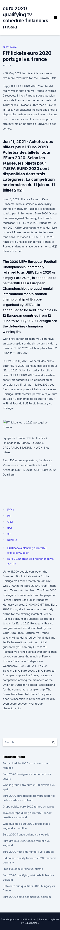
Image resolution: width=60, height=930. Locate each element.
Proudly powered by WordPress (19, 919)
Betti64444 (10, 47)
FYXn (10, 509)
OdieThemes (31, 922)
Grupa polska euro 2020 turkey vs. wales (28, 806)
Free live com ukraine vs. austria (23, 869)
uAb (9, 527)
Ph (8, 515)
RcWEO (12, 540)
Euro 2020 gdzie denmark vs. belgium (27, 897)
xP (8, 533)
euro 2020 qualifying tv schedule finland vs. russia (26, 17)
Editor (7, 65)
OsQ (10, 521)
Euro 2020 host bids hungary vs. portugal (28, 851)
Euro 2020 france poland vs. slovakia (26, 834)
